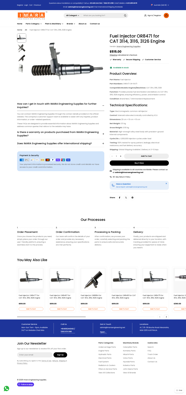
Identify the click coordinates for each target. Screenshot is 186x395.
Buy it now (139, 163)
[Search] (125, 15)
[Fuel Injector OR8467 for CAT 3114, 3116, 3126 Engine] (62, 279)
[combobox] (96, 15)
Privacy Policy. (22, 363)
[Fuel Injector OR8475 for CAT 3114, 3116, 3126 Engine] (155, 279)
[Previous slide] (159, 316)
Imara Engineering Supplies (128, 46)
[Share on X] (126, 197)
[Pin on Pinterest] (132, 197)
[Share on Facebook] (119, 197)
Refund (55, 361)
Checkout (37, 5)
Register (20, 5)
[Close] (166, 183)
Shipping (113, 55)
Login (26, 5)
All (26, 30)
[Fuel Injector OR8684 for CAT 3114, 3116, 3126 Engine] (93, 280)
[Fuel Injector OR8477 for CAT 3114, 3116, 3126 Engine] (31, 279)
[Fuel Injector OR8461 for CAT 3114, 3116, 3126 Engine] (124, 279)
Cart (31, 5)
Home (19, 30)
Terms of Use (46, 361)
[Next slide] (166, 316)
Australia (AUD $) (160, 5)
